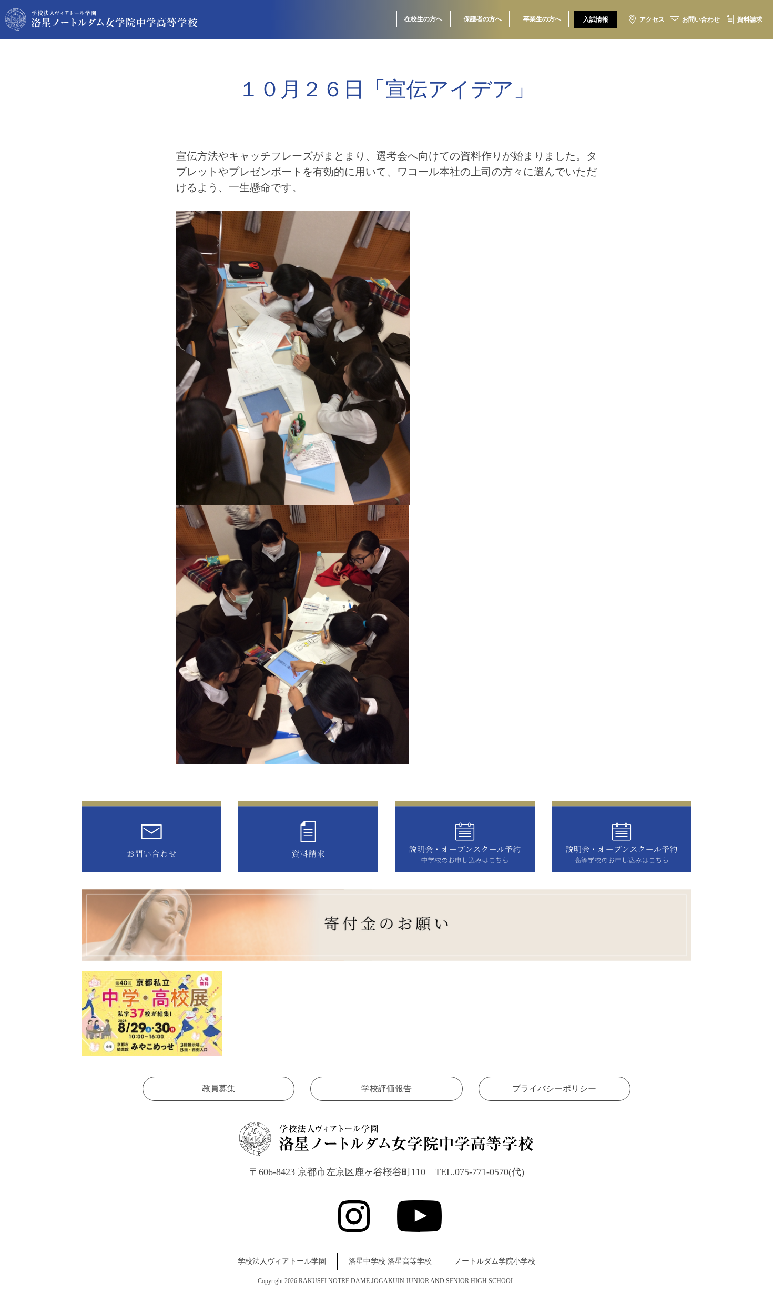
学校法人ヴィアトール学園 (282, 1261)
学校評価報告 (386, 1088)
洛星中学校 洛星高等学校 (390, 1261)
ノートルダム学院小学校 (494, 1261)
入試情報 (595, 19)
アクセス (652, 19)
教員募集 (219, 1088)
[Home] (101, 22)
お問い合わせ (701, 19)
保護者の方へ (483, 19)
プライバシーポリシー (554, 1088)
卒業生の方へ (542, 19)
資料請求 (749, 19)
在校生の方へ (423, 19)
